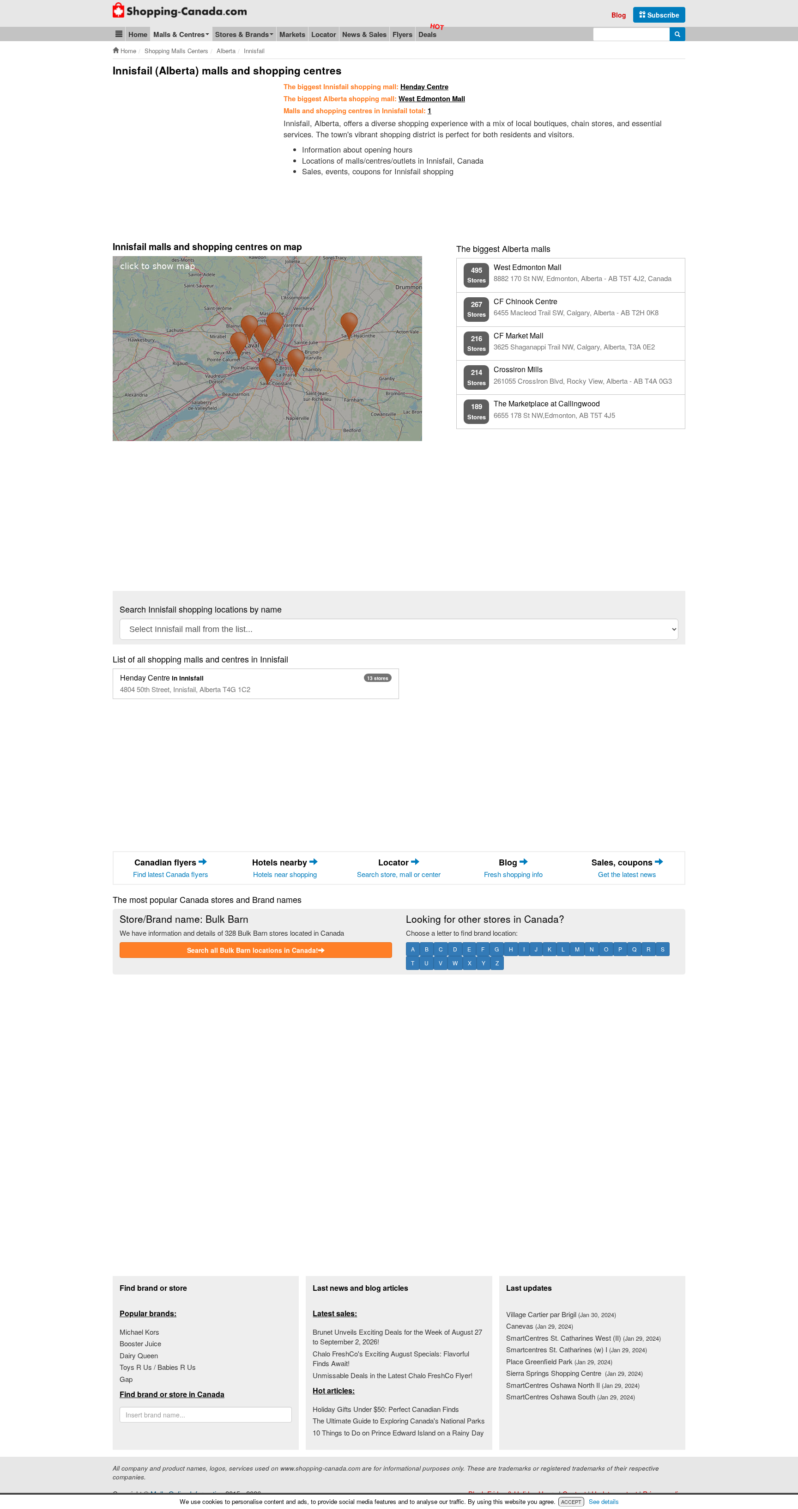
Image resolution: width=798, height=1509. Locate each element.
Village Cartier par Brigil (561, 1314)
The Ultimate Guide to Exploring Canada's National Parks (399, 1420)
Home (137, 34)
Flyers (402, 34)
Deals (427, 34)
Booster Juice (140, 1343)
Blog (618, 14)
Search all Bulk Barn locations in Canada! (252, 950)
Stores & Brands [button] (242, 34)
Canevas (539, 1326)
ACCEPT (571, 1501)
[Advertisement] (190, 151)
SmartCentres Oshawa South (570, 1396)
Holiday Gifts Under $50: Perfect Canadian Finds (386, 1409)
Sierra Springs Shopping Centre (574, 1373)
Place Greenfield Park (559, 1361)
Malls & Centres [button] (179, 34)
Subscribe (662, 14)
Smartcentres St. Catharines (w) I (576, 1349)
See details (604, 1501)
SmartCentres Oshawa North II (573, 1385)
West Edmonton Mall (432, 98)
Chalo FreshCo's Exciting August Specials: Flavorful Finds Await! (391, 1358)
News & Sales (364, 34)
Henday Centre (424, 86)
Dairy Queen (139, 1355)
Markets (292, 34)
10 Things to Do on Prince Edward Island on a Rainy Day (398, 1432)
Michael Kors (139, 1332)
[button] (119, 34)
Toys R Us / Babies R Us (158, 1367)
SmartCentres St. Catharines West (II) (583, 1338)
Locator (323, 34)
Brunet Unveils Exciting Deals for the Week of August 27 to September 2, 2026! (397, 1336)
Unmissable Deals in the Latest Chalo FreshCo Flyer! (392, 1375)
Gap (126, 1379)
